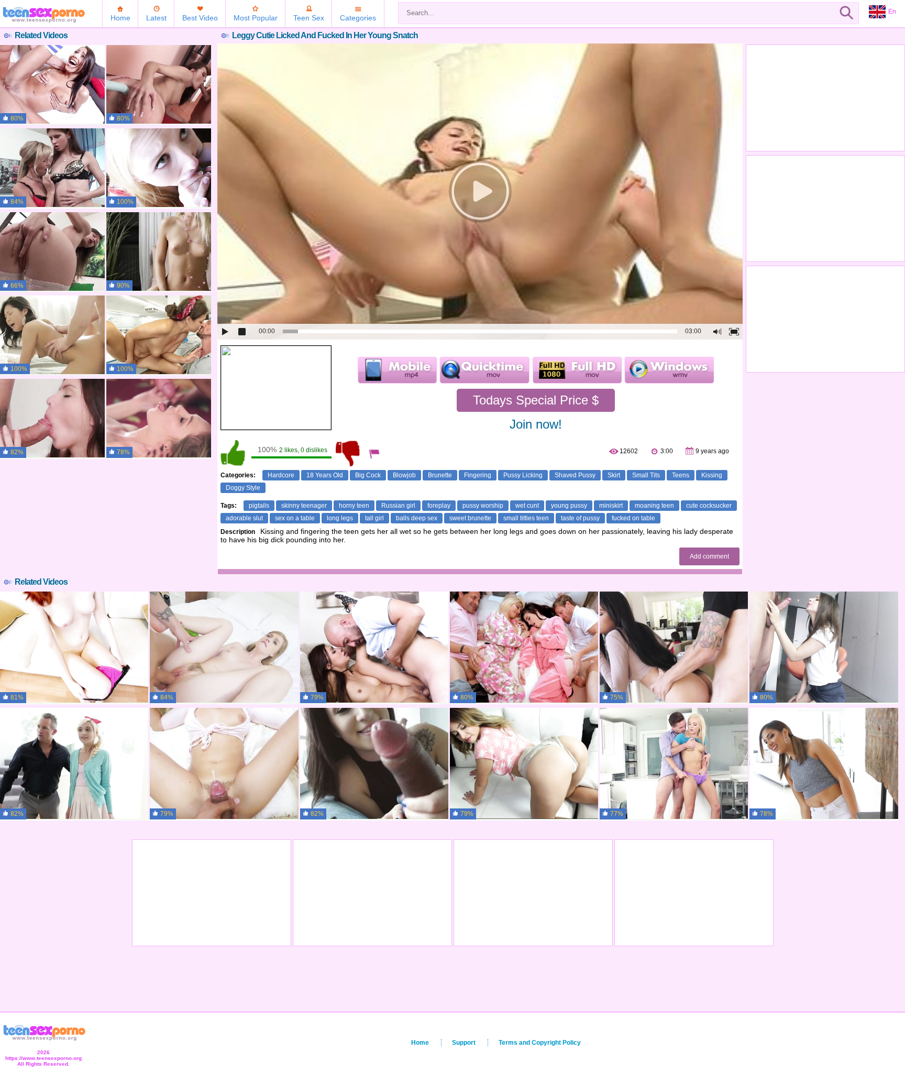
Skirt (614, 475)
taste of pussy (580, 518)
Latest (156, 18)
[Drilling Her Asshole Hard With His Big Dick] (52, 252)
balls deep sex (416, 518)
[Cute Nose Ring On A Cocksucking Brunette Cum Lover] (374, 764)
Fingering (477, 475)
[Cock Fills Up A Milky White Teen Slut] (224, 648)
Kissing (711, 475)
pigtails (259, 505)
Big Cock (368, 475)
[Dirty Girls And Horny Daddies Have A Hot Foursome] (374, 648)
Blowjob (404, 475)
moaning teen (654, 505)
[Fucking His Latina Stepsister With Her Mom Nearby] (674, 648)
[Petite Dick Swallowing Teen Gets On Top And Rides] (158, 418)
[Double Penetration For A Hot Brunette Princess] (158, 85)
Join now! (536, 424)
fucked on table (633, 518)
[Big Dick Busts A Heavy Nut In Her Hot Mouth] (52, 85)
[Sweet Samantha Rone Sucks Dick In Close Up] (158, 168)
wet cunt (527, 505)
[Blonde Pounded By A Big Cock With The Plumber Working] (674, 764)
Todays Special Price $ (536, 400)
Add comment (709, 556)
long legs (340, 518)
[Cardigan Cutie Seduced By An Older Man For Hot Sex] (74, 764)
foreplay (438, 505)
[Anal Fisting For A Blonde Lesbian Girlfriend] (52, 168)
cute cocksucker (709, 505)
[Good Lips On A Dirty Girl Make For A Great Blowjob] (524, 764)
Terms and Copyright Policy (540, 1042)
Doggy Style (243, 487)
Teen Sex (308, 18)
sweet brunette (470, 518)
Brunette (440, 475)
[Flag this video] (375, 453)
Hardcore (281, 475)
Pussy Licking (523, 475)
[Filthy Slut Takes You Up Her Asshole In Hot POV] (224, 764)
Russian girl (398, 505)
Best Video (200, 18)
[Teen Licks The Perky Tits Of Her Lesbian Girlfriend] (158, 252)
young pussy (569, 505)
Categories (358, 18)
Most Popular (256, 18)
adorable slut (244, 518)
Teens (680, 475)
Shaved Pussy (575, 475)
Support (464, 1042)
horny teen (354, 505)
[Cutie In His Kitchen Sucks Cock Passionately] (823, 648)
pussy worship (482, 505)
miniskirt (611, 505)
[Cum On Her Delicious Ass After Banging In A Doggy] (158, 335)
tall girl (374, 518)
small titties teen (526, 518)
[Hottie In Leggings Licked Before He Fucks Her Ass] (52, 418)
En (892, 11)
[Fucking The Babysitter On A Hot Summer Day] (823, 764)
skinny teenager (304, 505)
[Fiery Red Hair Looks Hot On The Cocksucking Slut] (74, 648)
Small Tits (646, 475)
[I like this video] (233, 453)
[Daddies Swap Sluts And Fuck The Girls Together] (524, 648)
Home (120, 18)
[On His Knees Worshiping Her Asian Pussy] (52, 335)
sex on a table (295, 518)
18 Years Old (324, 475)
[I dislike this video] (349, 453)
